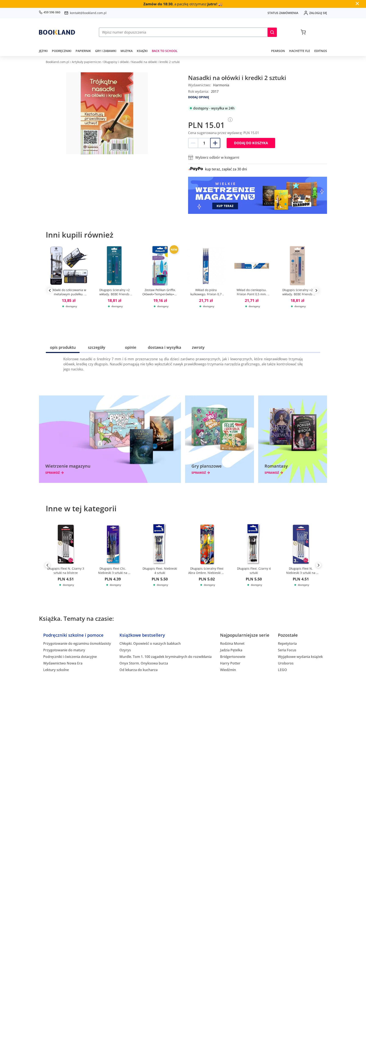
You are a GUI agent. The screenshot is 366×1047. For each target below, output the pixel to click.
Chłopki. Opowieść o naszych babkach (150, 643)
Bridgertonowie (232, 656)
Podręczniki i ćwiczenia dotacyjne (70, 656)
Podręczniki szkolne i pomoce (73, 635)
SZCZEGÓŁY (96, 347)
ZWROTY (198, 347)
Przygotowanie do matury (64, 650)
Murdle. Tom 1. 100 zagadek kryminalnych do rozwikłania (165, 656)
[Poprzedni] (47, 566)
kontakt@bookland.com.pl (88, 13)
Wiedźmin (228, 669)
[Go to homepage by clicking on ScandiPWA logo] (57, 32)
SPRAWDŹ (52, 473)
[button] (272, 32)
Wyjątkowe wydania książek (300, 656)
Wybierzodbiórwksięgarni (217, 157)
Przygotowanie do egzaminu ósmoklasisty (77, 643)
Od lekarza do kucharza (138, 669)
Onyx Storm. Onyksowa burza (143, 663)
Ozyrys (125, 650)
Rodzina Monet (232, 643)
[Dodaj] (215, 143)
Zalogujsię (318, 13)
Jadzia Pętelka (231, 650)
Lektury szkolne (56, 669)
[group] (69, 290)
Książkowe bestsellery (142, 635)
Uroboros (286, 663)
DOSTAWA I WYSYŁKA (164, 347)
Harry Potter (230, 663)
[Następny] (318, 566)
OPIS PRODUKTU (63, 347)
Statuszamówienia (283, 13)
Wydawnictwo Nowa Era (62, 663)
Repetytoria (287, 643)
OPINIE (130, 347)
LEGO (282, 669)
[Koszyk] (303, 32)
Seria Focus (287, 650)
